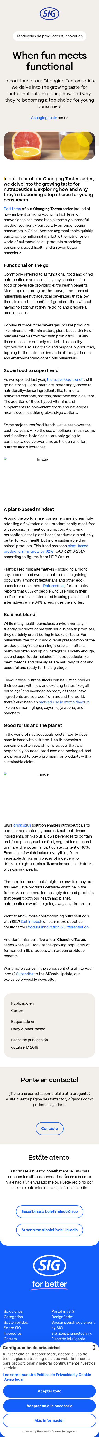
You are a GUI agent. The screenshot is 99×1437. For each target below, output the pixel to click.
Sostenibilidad (16, 1322)
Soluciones (13, 1311)
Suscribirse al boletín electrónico (49, 1211)
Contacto (49, 1128)
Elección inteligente (68, 1339)
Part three (12, 208)
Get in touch (31, 921)
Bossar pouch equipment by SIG (73, 1325)
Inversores (13, 1333)
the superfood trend (64, 379)
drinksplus (22, 825)
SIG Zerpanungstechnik (71, 1333)
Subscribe (24, 974)
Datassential (53, 585)
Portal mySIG (63, 1311)
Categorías (13, 1316)
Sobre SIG (12, 1328)
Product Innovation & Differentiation (57, 927)
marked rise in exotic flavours (64, 702)
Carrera (10, 1339)
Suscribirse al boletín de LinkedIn (50, 1230)
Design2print (62, 1316)
